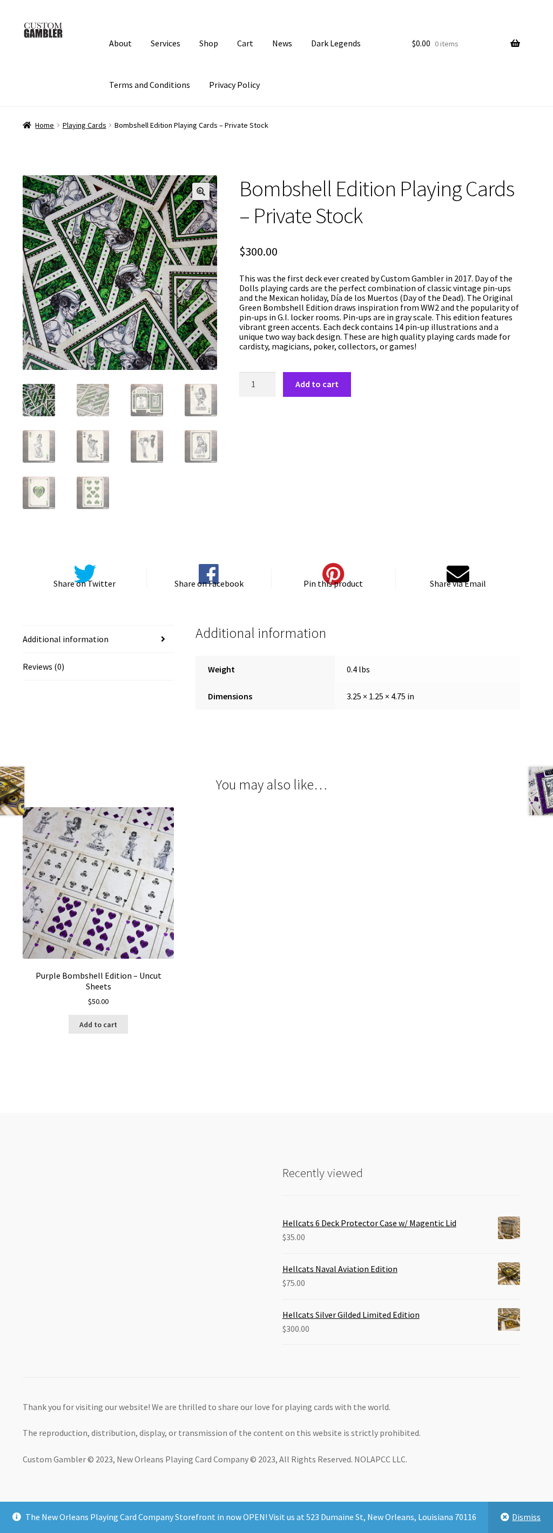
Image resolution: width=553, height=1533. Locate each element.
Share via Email (458, 583)
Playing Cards (84, 125)
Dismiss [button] (526, 1516)
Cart (245, 43)
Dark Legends (336, 43)
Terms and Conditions (149, 84)
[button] (201, 191)
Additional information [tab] (66, 639)
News (282, 43)
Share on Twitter (84, 583)
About (120, 43)
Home (44, 125)
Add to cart (317, 384)
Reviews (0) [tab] (43, 666)
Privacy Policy (234, 84)
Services (165, 43)
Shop (208, 43)
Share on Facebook (209, 583)
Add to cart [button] (98, 1024)
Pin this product (333, 583)
